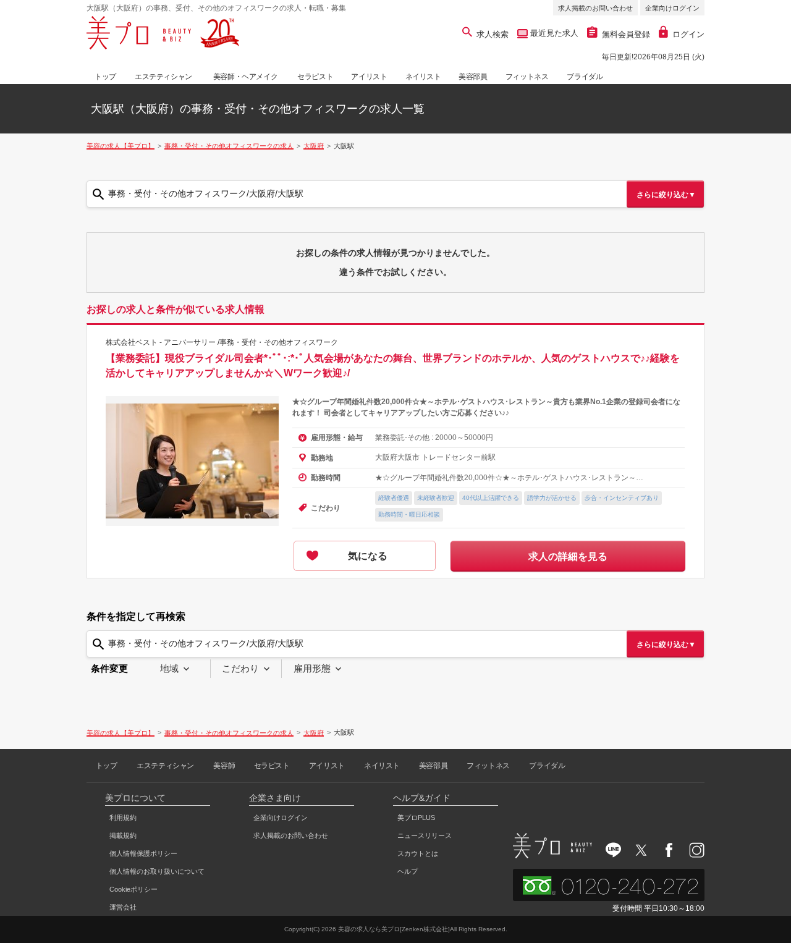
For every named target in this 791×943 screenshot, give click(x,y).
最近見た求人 (553, 33)
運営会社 (123, 907)
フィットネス (527, 76)
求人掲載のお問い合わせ (595, 8)
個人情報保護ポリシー (143, 853)
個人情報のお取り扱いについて (157, 871)
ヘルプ (407, 871)
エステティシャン (163, 76)
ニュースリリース (424, 835)
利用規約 (123, 817)
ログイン (688, 34)
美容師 (224, 765)
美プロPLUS (416, 817)
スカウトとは (417, 853)
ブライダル (585, 76)
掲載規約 (123, 835)
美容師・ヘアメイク (245, 76)
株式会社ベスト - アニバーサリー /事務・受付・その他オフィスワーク (222, 342)
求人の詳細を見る (567, 556)
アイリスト (369, 76)
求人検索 (492, 34)
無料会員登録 (626, 34)
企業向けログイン (672, 8)
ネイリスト (423, 76)
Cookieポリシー (133, 889)
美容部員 (473, 76)
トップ (105, 76)
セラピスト (315, 76)
